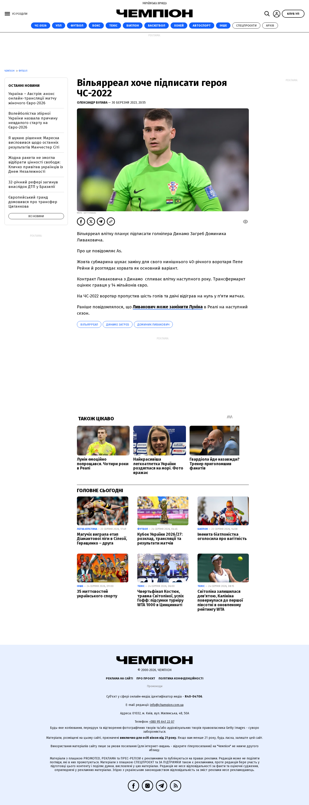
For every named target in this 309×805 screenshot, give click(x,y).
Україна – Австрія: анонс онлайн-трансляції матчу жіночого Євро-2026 (32, 98)
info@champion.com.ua (166, 705)
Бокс (96, 25)
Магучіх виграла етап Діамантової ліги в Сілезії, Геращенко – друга (102, 539)
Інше (223, 25)
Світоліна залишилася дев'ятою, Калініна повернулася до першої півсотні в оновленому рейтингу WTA (220, 600)
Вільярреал (89, 324)
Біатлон (132, 25)
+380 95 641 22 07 (161, 722)
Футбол (77, 25)
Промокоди (154, 686)
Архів (270, 25)
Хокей (179, 25)
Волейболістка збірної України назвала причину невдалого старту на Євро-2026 (32, 120)
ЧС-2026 (41, 25)
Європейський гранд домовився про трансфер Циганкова (32, 202)
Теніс (113, 25)
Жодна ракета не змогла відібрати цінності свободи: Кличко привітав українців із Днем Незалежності (35, 164)
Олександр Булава (92, 103)
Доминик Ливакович (153, 324)
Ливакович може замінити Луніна (168, 306)
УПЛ (59, 25)
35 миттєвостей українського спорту (97, 593)
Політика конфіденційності (181, 678)
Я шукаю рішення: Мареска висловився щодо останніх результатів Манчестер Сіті (33, 143)
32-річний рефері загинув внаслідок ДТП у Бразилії (33, 184)
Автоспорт (202, 25)
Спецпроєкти (246, 25)
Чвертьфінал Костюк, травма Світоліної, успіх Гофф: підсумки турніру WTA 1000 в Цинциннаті (160, 598)
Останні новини (24, 85)
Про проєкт (145, 678)
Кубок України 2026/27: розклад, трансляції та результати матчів (160, 539)
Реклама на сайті (119, 678)
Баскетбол (156, 25)
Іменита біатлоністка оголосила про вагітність (222, 536)
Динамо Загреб (117, 324)
